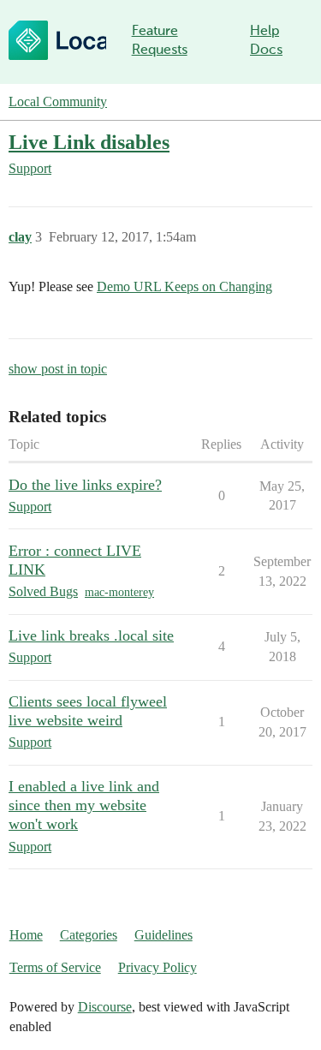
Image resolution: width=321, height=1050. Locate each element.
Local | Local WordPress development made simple (57, 40)
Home (26, 935)
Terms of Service (55, 967)
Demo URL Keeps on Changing (184, 286)
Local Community (58, 101)
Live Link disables (89, 141)
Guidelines (163, 935)
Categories (88, 935)
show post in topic (58, 368)
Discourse (105, 1006)
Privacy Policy (157, 967)
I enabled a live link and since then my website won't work (84, 805)
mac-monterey (119, 592)
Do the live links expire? (85, 484)
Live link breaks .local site (91, 635)
